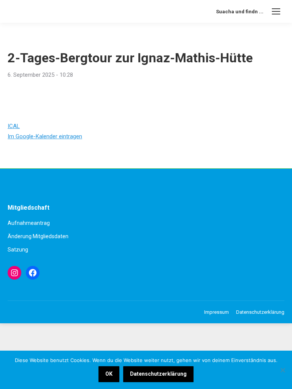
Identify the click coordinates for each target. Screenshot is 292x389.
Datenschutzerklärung (158, 374)
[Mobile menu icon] (276, 11)
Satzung (18, 250)
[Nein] (282, 370)
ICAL (14, 126)
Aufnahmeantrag (29, 223)
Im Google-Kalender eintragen (45, 136)
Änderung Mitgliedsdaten (38, 236)
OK (109, 374)
